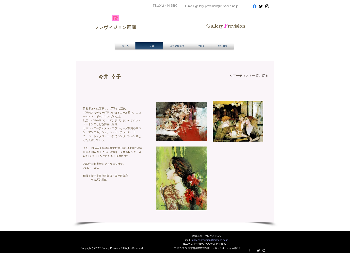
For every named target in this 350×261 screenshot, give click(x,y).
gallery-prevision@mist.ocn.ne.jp (216, 6)
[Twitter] (260, 6)
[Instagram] (267, 6)
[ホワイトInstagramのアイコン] (263, 250)
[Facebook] (254, 6)
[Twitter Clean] (258, 250)
